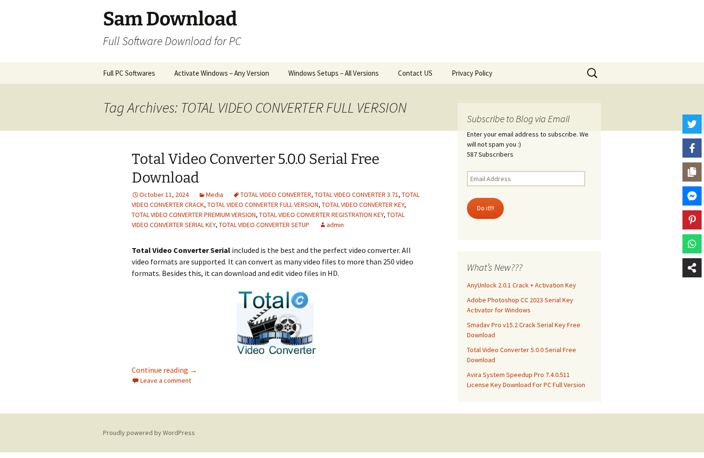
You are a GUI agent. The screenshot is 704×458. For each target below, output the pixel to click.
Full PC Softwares (129, 73)
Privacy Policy (472, 73)
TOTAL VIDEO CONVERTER (275, 194)
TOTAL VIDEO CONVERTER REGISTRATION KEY (321, 214)
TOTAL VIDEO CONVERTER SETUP (264, 224)
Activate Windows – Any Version (221, 73)
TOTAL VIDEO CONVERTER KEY (363, 204)
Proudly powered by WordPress (149, 432)
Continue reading (164, 370)
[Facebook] (692, 148)
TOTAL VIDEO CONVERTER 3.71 (356, 194)
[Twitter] (692, 124)
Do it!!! (485, 208)
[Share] (692, 267)
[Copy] (692, 172)
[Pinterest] (692, 219)
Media (214, 194)
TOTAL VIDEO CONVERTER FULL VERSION (262, 204)
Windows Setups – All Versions (333, 73)
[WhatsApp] (692, 243)
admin (335, 224)
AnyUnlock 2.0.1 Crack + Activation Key (521, 285)
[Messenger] (692, 196)
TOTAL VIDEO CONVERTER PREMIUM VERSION (194, 214)
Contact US (415, 73)
